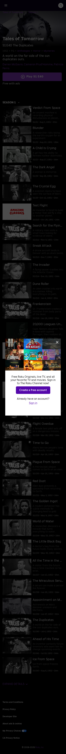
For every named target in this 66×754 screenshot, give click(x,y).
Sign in (33, 403)
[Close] (57, 342)
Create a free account (33, 390)
